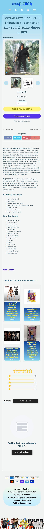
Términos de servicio (22, 500)
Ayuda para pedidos (22, 494)
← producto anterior (8, 129)
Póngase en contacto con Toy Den (22, 492)
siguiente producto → (35, 129)
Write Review (25, 401)
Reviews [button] (7, 401)
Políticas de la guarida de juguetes (22, 497)
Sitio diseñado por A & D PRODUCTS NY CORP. (22, 524)
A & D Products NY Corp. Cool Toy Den (24, 520)
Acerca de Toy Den (22, 489)
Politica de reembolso (22, 503)
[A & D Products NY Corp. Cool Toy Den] (22, 4)
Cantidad (22, 100)
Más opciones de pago (22, 121)
